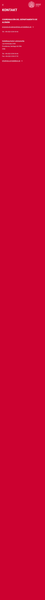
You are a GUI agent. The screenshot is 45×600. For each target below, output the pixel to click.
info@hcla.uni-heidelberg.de (11, 61)
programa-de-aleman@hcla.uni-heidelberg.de (16, 27)
